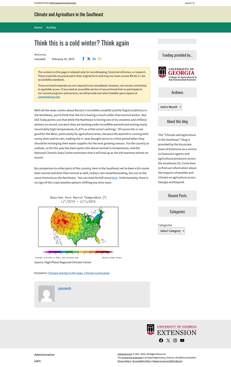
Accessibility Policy (142, 361)
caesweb (64, 288)
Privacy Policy (124, 361)
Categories (165, 225)
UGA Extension (125, 354)
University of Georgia (132, 357)
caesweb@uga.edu (49, 96)
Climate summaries (97, 273)
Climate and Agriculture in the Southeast (68, 14)
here (114, 177)
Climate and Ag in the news (65, 273)
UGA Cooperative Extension (62, 3)
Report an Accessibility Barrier (167, 361)
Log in (37, 360)
